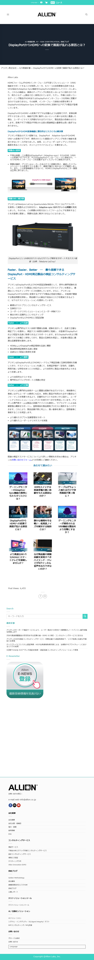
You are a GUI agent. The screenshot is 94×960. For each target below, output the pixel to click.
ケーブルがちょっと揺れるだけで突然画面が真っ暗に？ (67, 492)
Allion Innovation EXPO (17, 865)
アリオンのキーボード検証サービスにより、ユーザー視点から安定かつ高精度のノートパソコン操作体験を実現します (46, 631)
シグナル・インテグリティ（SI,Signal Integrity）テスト (28, 922)
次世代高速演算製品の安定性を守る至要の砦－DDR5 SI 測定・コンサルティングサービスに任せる (44, 635)
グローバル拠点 (14, 938)
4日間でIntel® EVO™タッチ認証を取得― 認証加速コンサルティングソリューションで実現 (42, 650)
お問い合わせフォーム (21, 459)
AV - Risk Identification (47, 42)
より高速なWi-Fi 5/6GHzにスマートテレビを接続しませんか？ (18, 559)
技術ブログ (65, 42)
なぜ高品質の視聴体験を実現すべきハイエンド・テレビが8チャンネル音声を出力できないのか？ (43, 562)
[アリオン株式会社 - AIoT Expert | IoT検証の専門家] (47, 14)
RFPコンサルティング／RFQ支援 (20, 925)
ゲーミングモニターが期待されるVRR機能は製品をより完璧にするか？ (67, 526)
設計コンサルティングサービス (19, 854)
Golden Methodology (16, 878)
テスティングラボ (14, 861)
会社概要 (11, 820)
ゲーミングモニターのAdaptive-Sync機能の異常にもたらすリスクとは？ (18, 493)
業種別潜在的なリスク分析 (18, 885)
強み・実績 (12, 827)
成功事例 (11, 881)
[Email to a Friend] (45, 596)
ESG (10, 834)
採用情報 (11, 830)
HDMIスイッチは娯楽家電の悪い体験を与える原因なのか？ (43, 492)
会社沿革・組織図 (14, 823)
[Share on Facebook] (40, 596)
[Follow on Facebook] (10, 805)
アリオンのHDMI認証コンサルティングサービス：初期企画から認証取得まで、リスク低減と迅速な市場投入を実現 (46, 640)
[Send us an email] (15, 805)
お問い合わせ (13, 942)
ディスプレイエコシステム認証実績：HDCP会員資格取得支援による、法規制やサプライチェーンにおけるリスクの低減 (46, 645)
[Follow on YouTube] (41, 2)
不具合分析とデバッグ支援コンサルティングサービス (27, 851)
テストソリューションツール (18, 905)
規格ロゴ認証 (13, 858)
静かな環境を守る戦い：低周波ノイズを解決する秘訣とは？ (43, 525)
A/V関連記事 (30, 42)
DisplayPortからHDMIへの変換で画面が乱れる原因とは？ (18, 525)
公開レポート (13, 892)
